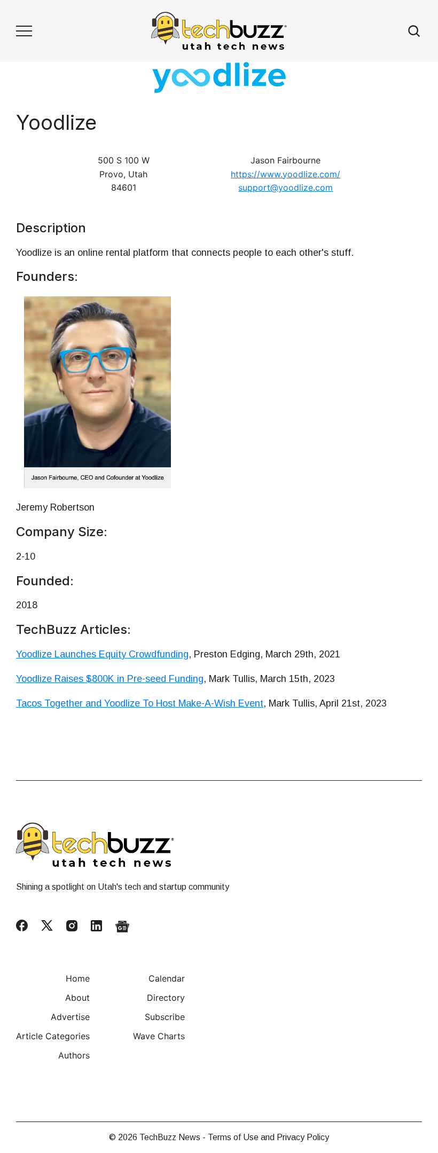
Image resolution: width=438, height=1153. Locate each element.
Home (78, 978)
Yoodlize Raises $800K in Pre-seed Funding (110, 678)
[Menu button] (24, 31)
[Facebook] (22, 925)
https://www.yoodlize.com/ (285, 174)
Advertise (70, 1017)
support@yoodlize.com (285, 187)
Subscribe (165, 1017)
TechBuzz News (169, 1137)
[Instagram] (71, 925)
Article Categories (53, 1036)
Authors (74, 1055)
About (77, 997)
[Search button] (414, 31)
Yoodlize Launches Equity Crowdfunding (102, 654)
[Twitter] (47, 925)
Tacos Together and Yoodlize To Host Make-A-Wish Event (139, 703)
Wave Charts (159, 1036)
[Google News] (122, 926)
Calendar (166, 978)
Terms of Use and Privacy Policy (268, 1137)
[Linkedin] (96, 925)
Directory (166, 997)
